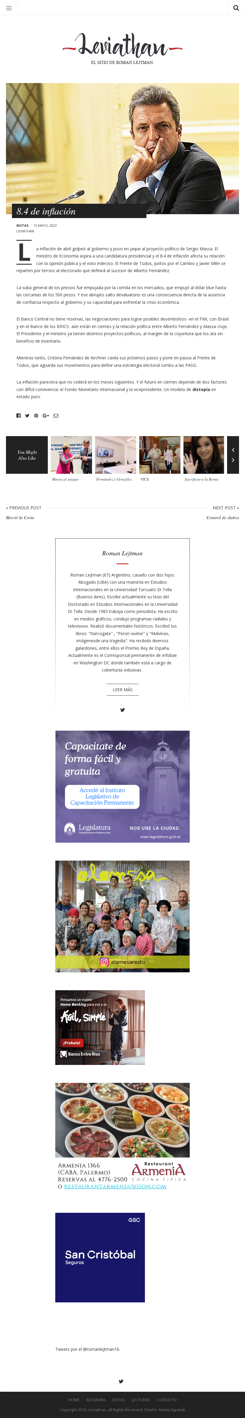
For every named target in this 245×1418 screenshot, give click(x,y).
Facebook (18, 415)
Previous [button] (233, 445)
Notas (22, 225)
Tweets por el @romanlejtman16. (87, 1349)
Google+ (46, 415)
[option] (73, 461)
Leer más (123, 689)
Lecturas (141, 1399)
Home (73, 1399)
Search (236, 7)
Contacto (167, 1399)
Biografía (95, 1399)
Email (55, 415)
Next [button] (233, 464)
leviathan (25, 231)
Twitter (27, 415)
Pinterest (36, 415)
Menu (9, 7)
